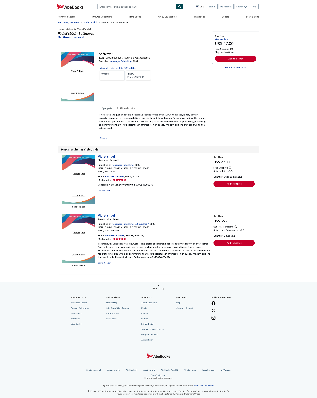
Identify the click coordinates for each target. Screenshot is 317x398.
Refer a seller (112, 318)
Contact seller (104, 190)
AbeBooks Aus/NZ (169, 370)
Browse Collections (102, 16)
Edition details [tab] (126, 108)
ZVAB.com (226, 370)
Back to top (158, 288)
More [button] (104, 137)
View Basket (76, 324)
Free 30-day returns (235, 67)
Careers (144, 313)
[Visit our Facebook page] (213, 303)
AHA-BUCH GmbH (114, 235)
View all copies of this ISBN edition (118, 68)
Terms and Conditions (204, 385)
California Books (114, 176)
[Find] (179, 6)
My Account (225, 6)
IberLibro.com (208, 370)
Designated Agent (149, 334)
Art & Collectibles (167, 16)
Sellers (225, 16)
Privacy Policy (147, 324)
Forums (144, 318)
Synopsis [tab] (107, 108)
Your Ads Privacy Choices (152, 329)
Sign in (212, 6)
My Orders (75, 318)
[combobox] (136, 6)
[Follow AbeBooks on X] (213, 311)
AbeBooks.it (149, 370)
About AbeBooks (149, 302)
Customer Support (184, 308)
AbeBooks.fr (131, 370)
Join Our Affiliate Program (118, 308)
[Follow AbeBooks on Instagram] (213, 318)
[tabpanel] (154, 126)
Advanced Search (66, 16)
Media (144, 308)
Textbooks (199, 16)
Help (254, 6)
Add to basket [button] (235, 58)
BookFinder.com (158, 376)
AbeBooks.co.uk (93, 370)
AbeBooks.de (113, 370)
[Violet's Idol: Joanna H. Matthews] (78, 262)
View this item (221, 39)
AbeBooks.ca (190, 370)
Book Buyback (112, 313)
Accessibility (147, 340)
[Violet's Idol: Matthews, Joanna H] (78, 203)
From (135, 75)
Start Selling (252, 16)
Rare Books (135, 16)
